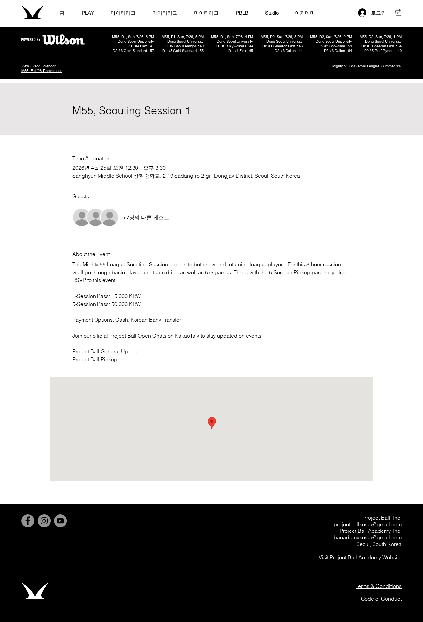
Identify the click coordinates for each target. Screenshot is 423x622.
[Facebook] (27, 520)
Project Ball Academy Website (366, 557)
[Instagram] (44, 520)
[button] (398, 12)
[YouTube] (60, 520)
